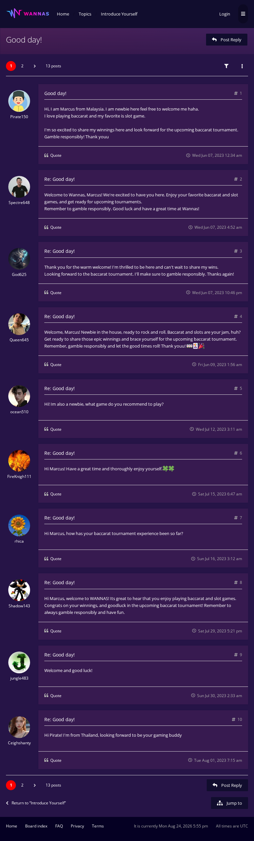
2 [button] (22, 66)
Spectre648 (19, 202)
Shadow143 (19, 606)
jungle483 (19, 678)
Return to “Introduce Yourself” (39, 803)
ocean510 (19, 412)
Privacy (77, 826)
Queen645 (19, 340)
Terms (98, 826)
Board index (36, 826)
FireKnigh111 (19, 476)
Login (224, 14)
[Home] (27, 13)
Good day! (24, 39)
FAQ (59, 826)
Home (11, 826)
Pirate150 (19, 116)
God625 (19, 274)
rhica (19, 541)
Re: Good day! (59, 179)
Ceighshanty (19, 743)
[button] (35, 66)
